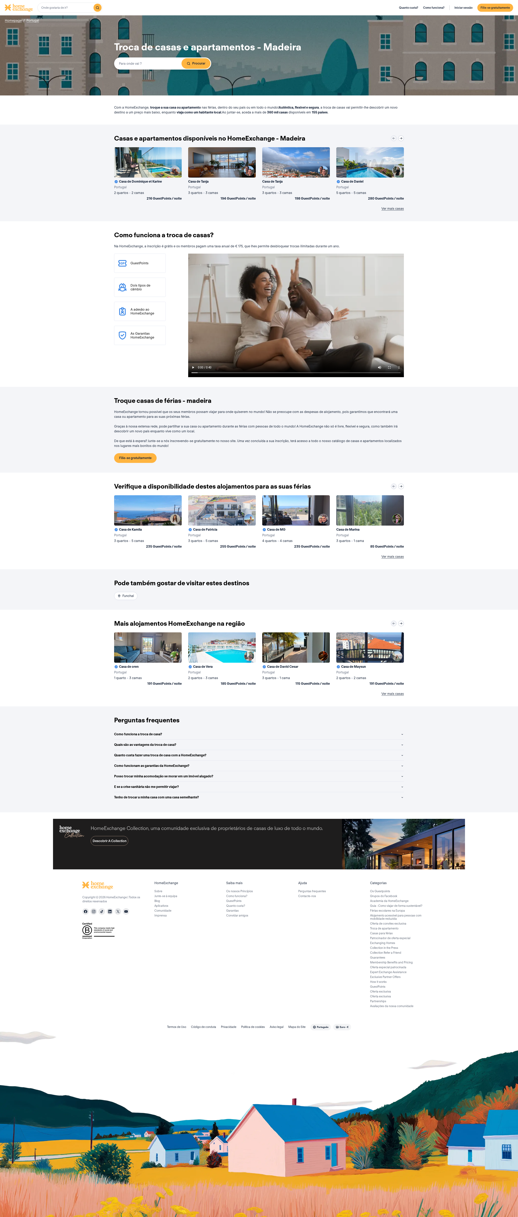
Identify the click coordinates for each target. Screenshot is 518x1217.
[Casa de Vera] (222, 659)
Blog (157, 901)
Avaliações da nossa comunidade (391, 1006)
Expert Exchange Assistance (388, 972)
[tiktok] (102, 911)
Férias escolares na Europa (387, 910)
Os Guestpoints (380, 891)
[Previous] (394, 138)
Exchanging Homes (382, 943)
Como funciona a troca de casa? (138, 734)
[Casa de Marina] (370, 522)
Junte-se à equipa (165, 896)
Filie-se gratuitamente (495, 7)
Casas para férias (381, 933)
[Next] (401, 138)
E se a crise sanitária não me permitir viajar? (146, 787)
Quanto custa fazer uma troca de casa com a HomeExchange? (160, 755)
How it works (378, 981)
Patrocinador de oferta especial (390, 938)
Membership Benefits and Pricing (391, 962)
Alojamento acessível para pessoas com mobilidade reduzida (395, 917)
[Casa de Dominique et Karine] (148, 174)
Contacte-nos (307, 896)
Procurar (198, 63)
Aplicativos (161, 905)
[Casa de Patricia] (222, 522)
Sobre (158, 891)
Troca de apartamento (384, 928)
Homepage (13, 20)
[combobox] (70, 8)
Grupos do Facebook (383, 896)
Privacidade (228, 1027)
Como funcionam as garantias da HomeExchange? (151, 766)
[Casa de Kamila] (148, 522)
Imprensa (160, 915)
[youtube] (126, 911)
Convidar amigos (237, 915)
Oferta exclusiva (380, 991)
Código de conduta (203, 1027)
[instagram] (93, 911)
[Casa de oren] (148, 659)
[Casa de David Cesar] (296, 659)
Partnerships (378, 1001)
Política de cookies (253, 1027)
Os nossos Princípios (239, 891)
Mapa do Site (297, 1027)
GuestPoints (234, 901)
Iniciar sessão (463, 7)
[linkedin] (110, 911)
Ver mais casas (392, 209)
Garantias (232, 910)
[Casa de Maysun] (370, 659)
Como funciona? (434, 7)
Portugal (33, 20)
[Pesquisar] (97, 8)
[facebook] (85, 911)
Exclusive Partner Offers (385, 977)
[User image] (175, 171)
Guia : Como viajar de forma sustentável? (396, 905)
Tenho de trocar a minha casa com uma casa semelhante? (156, 797)
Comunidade (162, 910)
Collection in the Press (384, 947)
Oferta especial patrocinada (388, 967)
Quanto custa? (408, 7)
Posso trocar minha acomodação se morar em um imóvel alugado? (163, 776)
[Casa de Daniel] (370, 174)
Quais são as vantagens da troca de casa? (145, 745)
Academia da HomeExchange (389, 901)
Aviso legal (276, 1027)
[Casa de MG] (296, 522)
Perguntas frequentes (312, 891)
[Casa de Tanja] (222, 174)
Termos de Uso (176, 1027)
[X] (118, 911)
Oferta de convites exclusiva (388, 923)
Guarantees (377, 957)
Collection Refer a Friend (385, 952)
